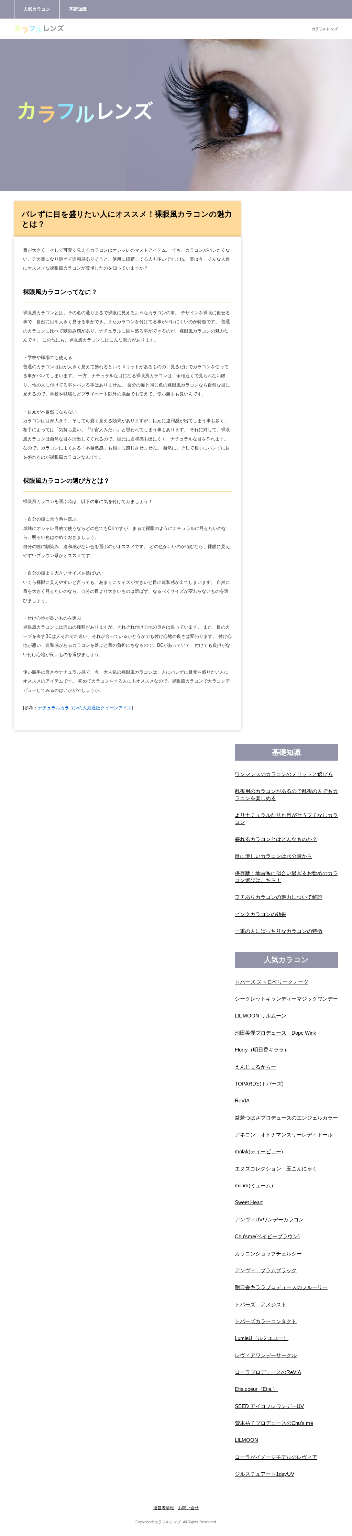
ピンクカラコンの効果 (260, 914)
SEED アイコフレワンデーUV (269, 1406)
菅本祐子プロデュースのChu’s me (274, 1423)
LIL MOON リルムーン (260, 1015)
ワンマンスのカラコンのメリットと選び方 (284, 774)
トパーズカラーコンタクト (266, 1321)
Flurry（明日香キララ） (262, 1050)
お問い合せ (188, 1507)
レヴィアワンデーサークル (266, 1355)
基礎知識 (78, 9)
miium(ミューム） (255, 1185)
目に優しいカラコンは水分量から (273, 856)
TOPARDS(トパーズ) (259, 1084)
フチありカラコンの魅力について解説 (278, 897)
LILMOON (246, 1440)
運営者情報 (163, 1507)
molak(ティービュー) (259, 1151)
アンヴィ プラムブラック (266, 1270)
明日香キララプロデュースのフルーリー (281, 1287)
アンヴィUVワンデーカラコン (269, 1219)
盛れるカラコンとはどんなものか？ (276, 839)
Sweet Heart (249, 1202)
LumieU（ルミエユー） (261, 1338)
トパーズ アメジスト (260, 1304)
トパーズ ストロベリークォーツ (271, 982)
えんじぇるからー (255, 1067)
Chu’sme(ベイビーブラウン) (267, 1236)
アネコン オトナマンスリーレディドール (284, 1134)
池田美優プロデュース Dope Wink (275, 1033)
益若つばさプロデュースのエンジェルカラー (286, 1118)
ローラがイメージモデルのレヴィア (276, 1457)
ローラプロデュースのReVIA (268, 1372)
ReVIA (242, 1100)
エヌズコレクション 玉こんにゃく (276, 1169)
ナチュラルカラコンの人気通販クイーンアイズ (85, 707)
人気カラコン (36, 9)
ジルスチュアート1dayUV (264, 1474)
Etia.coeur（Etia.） (256, 1389)
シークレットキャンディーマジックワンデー (286, 999)
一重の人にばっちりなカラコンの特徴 (278, 931)
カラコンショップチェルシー (268, 1253)
